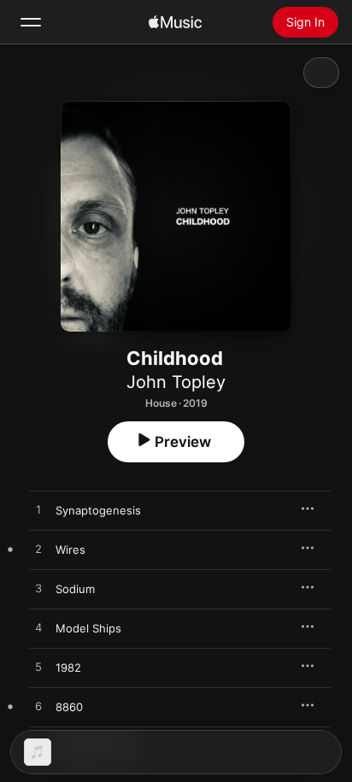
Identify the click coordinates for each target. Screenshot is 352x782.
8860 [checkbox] (69, 707)
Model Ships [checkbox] (88, 628)
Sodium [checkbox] (75, 589)
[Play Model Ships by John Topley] (38, 628)
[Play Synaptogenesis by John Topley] (38, 510)
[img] (175, 22)
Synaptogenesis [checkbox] (98, 510)
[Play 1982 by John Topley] (38, 667)
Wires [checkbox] (70, 549)
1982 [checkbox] (68, 667)
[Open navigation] (31, 22)
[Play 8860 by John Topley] (38, 706)
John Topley (176, 382)
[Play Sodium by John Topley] (38, 589)
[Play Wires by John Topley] (38, 549)
